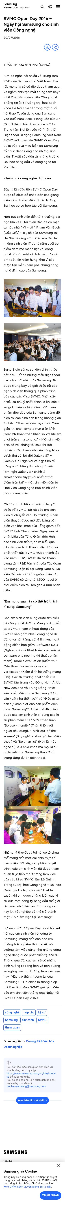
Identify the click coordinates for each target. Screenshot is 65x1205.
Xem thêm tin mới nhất (31, 1100)
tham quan (12, 1027)
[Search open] (42, 6)
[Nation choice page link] (50, 6)
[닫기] (58, 1165)
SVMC (42, 1020)
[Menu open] (58, 6)
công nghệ (12, 1012)
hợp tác (29, 1012)
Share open (55, 47)
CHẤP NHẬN (50, 1195)
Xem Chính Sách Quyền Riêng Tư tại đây (27, 1186)
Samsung (11, 1020)
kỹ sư (42, 1012)
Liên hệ (8, 1161)
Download (47, 47)
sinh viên (28, 1020)
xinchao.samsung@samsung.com (26, 1086)
